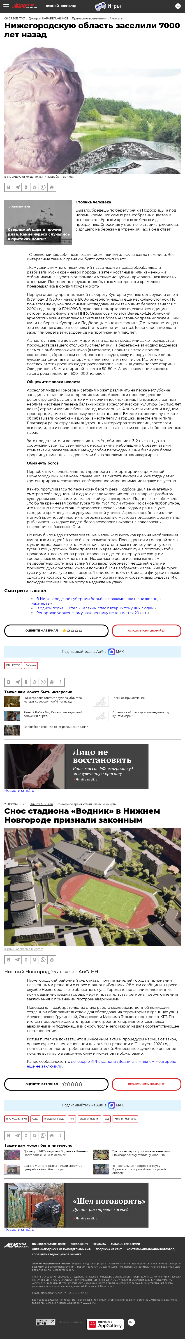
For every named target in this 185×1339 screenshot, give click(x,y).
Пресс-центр (79, 1244)
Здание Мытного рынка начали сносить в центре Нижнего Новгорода (53, 1167)
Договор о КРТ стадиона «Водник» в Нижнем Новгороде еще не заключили (56, 1153)
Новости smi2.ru (19, 790)
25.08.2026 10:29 (15, 804)
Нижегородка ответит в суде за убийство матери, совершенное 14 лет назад (53, 699)
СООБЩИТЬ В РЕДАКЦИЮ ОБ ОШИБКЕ (56, 1254)
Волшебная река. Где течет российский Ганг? (56, 726)
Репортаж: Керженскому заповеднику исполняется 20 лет (91, 613)
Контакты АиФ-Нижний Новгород (150, 1249)
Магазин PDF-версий (125, 1244)
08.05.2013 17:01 (14, 18)
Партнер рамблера (71, 1322)
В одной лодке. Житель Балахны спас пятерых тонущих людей (95, 608)
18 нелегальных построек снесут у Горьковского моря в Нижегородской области (139, 1169)
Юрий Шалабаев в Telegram (23, 949)
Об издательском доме (49, 1244)
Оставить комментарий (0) (146, 630)
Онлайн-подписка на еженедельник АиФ (61, 1249)
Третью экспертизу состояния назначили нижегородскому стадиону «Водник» (141, 1153)
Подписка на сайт (109, 1249)
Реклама (99, 1244)
